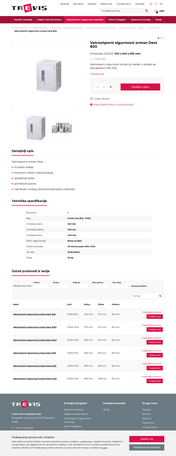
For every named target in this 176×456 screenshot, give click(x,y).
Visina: (37, 282)
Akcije (158, 19)
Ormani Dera (154, 28)
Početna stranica (20, 28)
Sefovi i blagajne (73, 426)
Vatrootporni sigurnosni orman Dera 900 (34, 314)
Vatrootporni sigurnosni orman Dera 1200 (34, 366)
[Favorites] (156, 3)
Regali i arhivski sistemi (76, 414)
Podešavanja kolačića (146, 447)
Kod (69, 304)
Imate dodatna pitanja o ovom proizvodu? (113, 104)
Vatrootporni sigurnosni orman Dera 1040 (35, 340)
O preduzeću (123, 4)
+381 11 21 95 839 (24, 428)
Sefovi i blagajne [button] (117, 19)
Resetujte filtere (139, 286)
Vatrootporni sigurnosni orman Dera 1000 (35, 327)
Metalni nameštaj (73, 409)
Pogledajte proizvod (151, 312)
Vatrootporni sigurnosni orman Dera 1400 (35, 378)
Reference (106, 4)
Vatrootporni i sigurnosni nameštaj (66, 28)
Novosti (146, 414)
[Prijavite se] (151, 3)
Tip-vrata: (116, 282)
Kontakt (139, 4)
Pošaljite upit (155, 316)
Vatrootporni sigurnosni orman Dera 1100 (34, 353)
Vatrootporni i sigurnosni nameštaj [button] (85, 19)
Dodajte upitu (140, 86)
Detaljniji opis (97, 73)
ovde (104, 447)
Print (162, 38)
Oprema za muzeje (141, 19)
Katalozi (92, 4)
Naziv (16, 304)
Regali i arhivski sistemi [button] (49, 19)
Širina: (56, 282)
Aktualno (78, 4)
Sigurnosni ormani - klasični (132, 28)
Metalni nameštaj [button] (23, 19)
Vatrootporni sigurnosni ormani (101, 28)
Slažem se (146, 438)
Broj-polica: (98, 282)
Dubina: (76, 282)
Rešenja (64, 4)
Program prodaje (39, 28)
